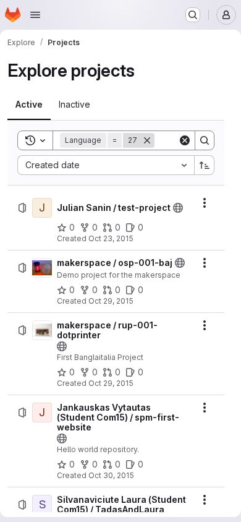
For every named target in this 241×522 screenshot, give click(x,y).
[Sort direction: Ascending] (204, 165)
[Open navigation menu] (35, 15)
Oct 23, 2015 (110, 238)
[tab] (29, 104)
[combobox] (105, 165)
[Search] (204, 140)
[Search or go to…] (192, 14)
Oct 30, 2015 (111, 475)
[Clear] (184, 140)
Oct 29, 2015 (110, 301)
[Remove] (147, 140)
